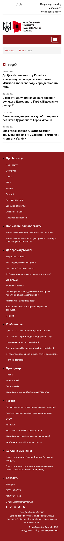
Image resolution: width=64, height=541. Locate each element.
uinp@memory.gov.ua (23, 502)
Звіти (8, 182)
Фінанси (10, 316)
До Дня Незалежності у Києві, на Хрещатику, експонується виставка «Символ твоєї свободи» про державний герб (31, 79)
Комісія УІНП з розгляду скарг (20, 301)
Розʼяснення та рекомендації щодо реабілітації (29, 336)
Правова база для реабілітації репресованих (28, 330)
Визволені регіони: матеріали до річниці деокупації (30, 407)
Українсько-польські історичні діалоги (24, 442)
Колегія (9, 188)
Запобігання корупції (16, 206)
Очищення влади (14, 212)
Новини (9, 375)
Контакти (12, 477)
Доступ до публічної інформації (21, 262)
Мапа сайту (54, 8)
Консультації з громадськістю (20, 268)
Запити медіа (12, 386)
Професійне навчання (16, 218)
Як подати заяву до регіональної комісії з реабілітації (32, 354)
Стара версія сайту (50, 4)
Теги (21, 50)
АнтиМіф (10, 425)
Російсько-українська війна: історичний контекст (29, 413)
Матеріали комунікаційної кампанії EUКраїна (27, 392)
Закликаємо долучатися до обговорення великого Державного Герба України (30, 116)
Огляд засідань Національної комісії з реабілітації (30, 348)
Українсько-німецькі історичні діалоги (24, 430)
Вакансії (10, 194)
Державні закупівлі (15, 286)
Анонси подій (12, 380)
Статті (9, 419)
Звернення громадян (16, 256)
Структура (11, 171)
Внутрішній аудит (14, 200)
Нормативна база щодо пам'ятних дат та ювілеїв (29, 232)
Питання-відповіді (15, 360)
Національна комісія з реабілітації (22, 342)
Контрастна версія (51, 11)
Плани (9, 176)
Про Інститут (12, 165)
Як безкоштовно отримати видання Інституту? (28, 274)
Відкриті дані (12, 280)
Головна (9, 50)
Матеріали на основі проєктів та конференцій (28, 436)
